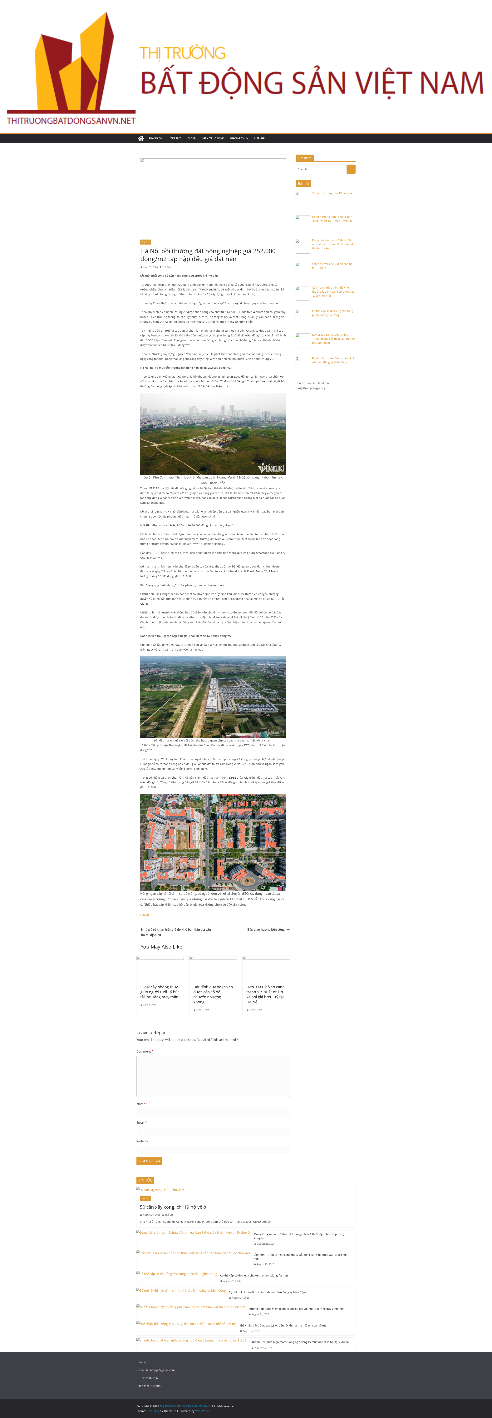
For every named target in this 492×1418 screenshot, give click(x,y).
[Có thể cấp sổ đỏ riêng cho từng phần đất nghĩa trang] (176, 1278)
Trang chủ (156, 138)
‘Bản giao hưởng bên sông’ (266, 929)
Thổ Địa (166, 267)
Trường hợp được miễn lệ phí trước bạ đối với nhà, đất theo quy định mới (296, 1309)
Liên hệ (259, 138)
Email (141, 1122)
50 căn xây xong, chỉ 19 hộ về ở (173, 1207)
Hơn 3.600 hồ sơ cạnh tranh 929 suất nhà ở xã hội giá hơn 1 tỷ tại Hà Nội (265, 994)
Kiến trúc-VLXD (213, 138)
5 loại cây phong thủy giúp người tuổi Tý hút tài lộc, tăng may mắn (159, 991)
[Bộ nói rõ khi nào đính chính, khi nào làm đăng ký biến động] (181, 1295)
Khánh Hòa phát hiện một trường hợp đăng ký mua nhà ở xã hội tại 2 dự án (300, 1342)
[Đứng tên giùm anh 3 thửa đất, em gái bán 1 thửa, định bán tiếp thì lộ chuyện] (193, 1239)
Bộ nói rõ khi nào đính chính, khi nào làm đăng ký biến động (267, 1292)
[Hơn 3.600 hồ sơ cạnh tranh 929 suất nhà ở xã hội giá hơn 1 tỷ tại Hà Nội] (266, 958)
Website (142, 1141)
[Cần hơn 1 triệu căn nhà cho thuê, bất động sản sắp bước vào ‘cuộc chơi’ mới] (193, 1259)
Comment (144, 1051)
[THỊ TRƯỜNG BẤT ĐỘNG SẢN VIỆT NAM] (141, 138)
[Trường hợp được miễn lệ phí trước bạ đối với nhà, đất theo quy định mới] (190, 1311)
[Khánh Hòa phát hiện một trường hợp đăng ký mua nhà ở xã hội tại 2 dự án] (192, 1345)
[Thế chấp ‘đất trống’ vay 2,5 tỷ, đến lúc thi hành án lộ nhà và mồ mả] (186, 1328)
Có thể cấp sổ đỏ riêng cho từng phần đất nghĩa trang (254, 1275)
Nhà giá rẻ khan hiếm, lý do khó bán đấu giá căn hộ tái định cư (176, 932)
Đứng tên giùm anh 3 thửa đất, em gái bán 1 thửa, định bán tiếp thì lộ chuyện (299, 1236)
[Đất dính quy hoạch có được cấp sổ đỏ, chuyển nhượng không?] (213, 958)
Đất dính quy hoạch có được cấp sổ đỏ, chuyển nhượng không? (213, 994)
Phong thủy (239, 138)
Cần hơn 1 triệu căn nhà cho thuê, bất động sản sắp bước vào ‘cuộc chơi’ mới (300, 1257)
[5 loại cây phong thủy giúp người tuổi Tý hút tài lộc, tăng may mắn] (160, 958)
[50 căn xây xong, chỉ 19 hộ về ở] (246, 1190)
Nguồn (144, 914)
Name (142, 1104)
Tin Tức (175, 138)
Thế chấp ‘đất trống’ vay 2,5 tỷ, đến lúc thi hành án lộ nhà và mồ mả (283, 1325)
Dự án (191, 138)
